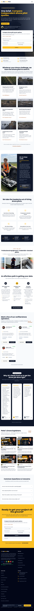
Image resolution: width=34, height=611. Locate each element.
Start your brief (4, 23)
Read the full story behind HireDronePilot (23, 180)
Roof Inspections (20, 555)
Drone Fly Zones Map (4, 589)
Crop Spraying (20, 567)
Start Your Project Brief (17, 307)
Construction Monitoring (21, 565)
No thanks (19, 605)
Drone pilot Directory (4, 577)
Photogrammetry (20, 562)
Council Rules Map (3, 591)
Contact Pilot (12, 342)
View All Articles (29, 432)
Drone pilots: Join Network (5, 600)
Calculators (2, 593)
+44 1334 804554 (25, 543)
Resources (2, 584)
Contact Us (2, 575)
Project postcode (5, 42)
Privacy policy (29, 49)
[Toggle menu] (32, 2)
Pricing (2, 582)
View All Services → (21, 553)
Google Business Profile (22, 581)
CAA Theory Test (3, 598)
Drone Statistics (3, 596)
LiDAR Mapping (20, 560)
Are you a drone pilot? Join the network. (17, 364)
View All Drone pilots (30, 322)
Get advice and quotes (17, 146)
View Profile (5, 342)
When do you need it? (20, 42)
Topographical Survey (21, 558)
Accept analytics (27, 605)
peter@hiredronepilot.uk (22, 578)
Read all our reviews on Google (16, 422)
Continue (16, 47)
